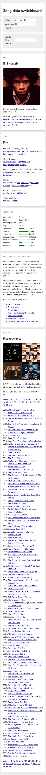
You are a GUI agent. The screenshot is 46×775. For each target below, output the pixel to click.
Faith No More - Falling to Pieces (21, 480)
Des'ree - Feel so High (17, 617)
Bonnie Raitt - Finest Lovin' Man (21, 673)
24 (26, 402)
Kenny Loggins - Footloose (19, 506)
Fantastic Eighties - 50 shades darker (23, 321)
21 (18, 402)
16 (4, 402)
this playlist (29, 384)
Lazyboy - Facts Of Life (17, 529)
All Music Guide (34, 119)
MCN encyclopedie (11, 122)
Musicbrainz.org (17, 151)
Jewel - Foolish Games (17, 503)
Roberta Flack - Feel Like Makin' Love (23, 608)
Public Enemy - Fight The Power (21, 432)
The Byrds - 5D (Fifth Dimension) (21, 659)
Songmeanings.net (11, 164)
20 (15, 402)
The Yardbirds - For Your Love (20, 455)
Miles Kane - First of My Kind (20, 705)
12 (32, 399)
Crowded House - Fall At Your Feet (22, 546)
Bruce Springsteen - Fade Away (21, 532)
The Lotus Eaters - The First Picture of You (25, 707)
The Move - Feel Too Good (19, 625)
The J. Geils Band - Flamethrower (21, 736)
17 (7, 402)
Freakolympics (14, 307)
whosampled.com (19, 185)
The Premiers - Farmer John (19, 574)
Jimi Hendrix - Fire (15, 676)
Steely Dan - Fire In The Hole (20, 685)
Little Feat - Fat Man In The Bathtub (23, 585)
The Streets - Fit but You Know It (21, 722)
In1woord (7, 264)
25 (28, 402)
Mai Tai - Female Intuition (18, 642)
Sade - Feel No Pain (16, 611)
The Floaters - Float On (17, 756)
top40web (7, 193)
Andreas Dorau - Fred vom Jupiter (22, 526)
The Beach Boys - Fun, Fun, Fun (21, 469)
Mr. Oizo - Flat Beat (16, 741)
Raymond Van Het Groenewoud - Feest (24, 637)
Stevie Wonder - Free (16, 466)
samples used (23, 182)
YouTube (6, 200)
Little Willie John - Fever (18, 645)
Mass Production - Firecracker (20, 693)
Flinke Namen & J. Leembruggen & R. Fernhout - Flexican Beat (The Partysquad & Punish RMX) (25, 447)
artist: (7, 20)
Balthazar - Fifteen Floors (18, 656)
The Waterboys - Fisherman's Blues (22, 719)
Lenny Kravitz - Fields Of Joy (19, 651)
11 (29, 399)
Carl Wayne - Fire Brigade (18, 682)
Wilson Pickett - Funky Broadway (21, 410)
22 (20, 402)
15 (40, 399)
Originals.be (8, 172)
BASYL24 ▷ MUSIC (16, 304)
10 (26, 399)
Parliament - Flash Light (18, 739)
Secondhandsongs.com (24, 172)
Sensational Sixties (16, 318)
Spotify (15, 200)
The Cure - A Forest (16, 458)
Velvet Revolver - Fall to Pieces (21, 549)
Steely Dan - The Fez (16, 648)
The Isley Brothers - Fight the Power (23, 429)
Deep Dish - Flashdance (18, 438)
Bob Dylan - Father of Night (19, 597)
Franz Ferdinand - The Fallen (20, 551)
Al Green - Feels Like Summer (20, 634)
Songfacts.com (24, 161)
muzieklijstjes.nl (20, 193)
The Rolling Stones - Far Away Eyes (22, 571)
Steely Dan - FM (14, 452)
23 (23, 402)
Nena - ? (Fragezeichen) (17, 514)
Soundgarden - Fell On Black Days (22, 639)
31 (7, 405)
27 (34, 402)
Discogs (6, 151)
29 (39, 402)
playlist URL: (8, 38)
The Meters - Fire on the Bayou (20, 688)
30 (4, 405)
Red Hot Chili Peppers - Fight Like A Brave (25, 662)
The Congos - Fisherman (18, 716)
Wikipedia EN (21, 119)
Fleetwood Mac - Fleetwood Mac (21, 747)
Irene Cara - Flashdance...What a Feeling (24, 441)
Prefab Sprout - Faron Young (20, 577)
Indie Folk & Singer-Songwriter (21, 313)
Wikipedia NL (8, 119)
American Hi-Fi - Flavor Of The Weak (23, 744)
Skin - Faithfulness (16, 537)
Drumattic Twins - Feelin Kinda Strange (24, 628)
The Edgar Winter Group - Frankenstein (24, 517)
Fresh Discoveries (15, 315)
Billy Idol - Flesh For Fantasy (20, 750)
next (10, 405)
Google (15, 125)
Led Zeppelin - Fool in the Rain (21, 500)
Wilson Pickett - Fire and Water (20, 679)
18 (9, 402)
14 (37, 399)
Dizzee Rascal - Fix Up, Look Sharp (22, 733)
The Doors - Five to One (18, 730)
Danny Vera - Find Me (17, 671)
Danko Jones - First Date (18, 702)
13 (34, 399)
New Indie (12, 310)
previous (6, 399)
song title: (9, 24)
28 (36, 402)
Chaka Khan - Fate (15, 588)
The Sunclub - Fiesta (16, 654)
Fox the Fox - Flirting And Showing (22, 753)
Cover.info (7, 175)
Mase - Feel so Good (16, 614)
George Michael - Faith (17, 472)
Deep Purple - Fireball (17, 690)
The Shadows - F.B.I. (16, 600)
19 (12, 402)
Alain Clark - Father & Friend (20, 412)
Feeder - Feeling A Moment (19, 631)
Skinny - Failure (14, 534)
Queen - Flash (14, 435)
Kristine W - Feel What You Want (21, 415)
